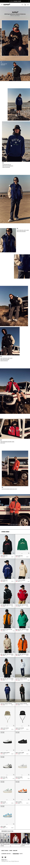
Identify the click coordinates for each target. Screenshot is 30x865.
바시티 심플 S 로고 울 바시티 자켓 (6, 629)
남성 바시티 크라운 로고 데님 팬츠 (21, 678)
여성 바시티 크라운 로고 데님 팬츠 (6, 703)
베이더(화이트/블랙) (19, 777)
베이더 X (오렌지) (19, 801)
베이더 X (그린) (3, 801)
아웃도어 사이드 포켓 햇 (5, 728)
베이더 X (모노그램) (4, 777)
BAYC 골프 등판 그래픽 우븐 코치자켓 (22, 629)
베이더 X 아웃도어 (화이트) (5, 752)
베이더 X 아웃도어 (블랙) (20, 752)
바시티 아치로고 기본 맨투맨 (20, 580)
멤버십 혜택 (15, 850)
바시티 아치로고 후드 (4, 555)
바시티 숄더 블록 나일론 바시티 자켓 (7, 604)
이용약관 (21, 853)
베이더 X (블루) (3, 826)
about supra (4, 850)
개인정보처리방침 (16, 853)
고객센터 (10, 850)
